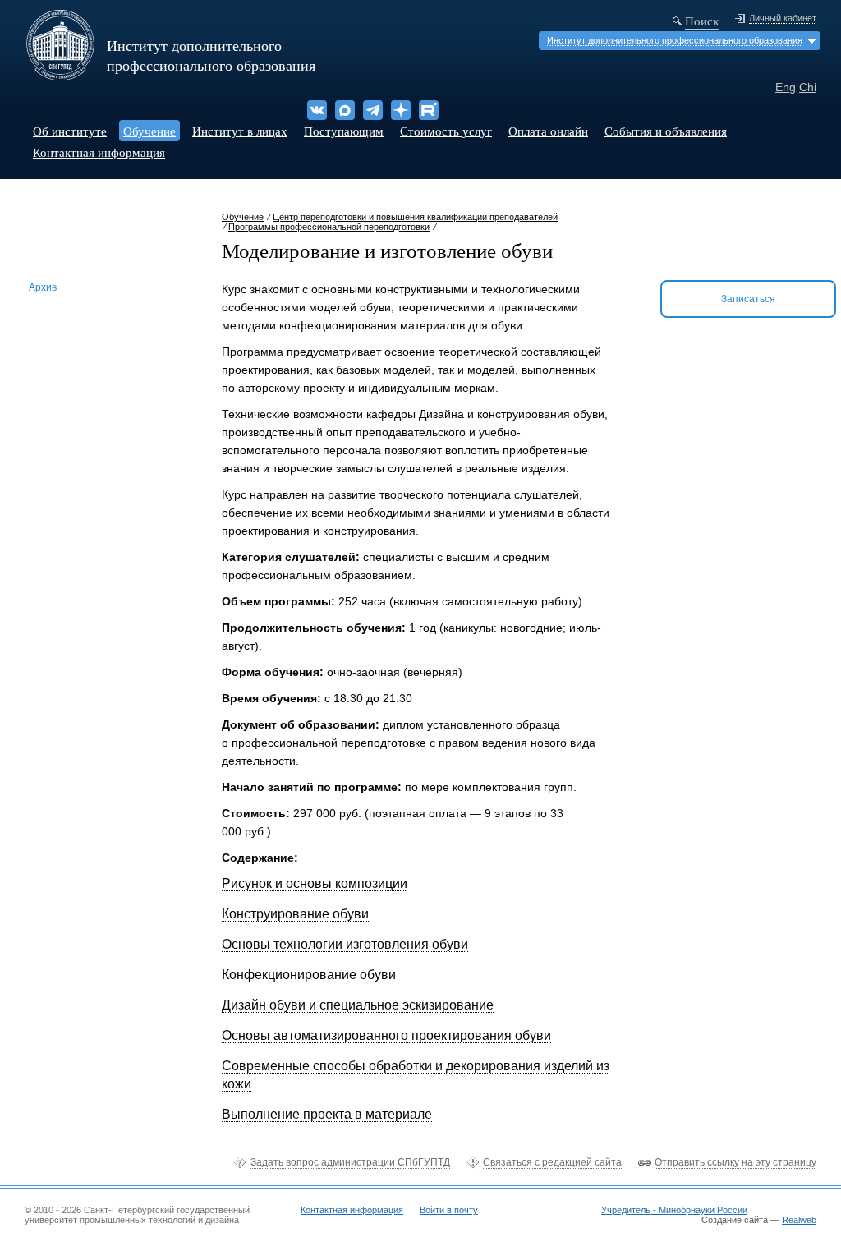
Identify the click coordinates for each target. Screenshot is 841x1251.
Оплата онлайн (548, 130)
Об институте (70, 130)
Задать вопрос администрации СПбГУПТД (350, 1162)
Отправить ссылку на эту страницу (735, 1162)
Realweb (799, 1220)
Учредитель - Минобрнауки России (674, 1210)
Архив (43, 287)
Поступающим (344, 130)
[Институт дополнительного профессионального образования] (60, 75)
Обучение (149, 130)
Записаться (748, 299)
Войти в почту (449, 1210)
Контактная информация (99, 152)
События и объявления (665, 130)
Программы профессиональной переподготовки (329, 227)
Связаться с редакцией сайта (552, 1162)
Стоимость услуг (446, 130)
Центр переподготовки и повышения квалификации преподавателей (415, 217)
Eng (785, 87)
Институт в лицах (239, 130)
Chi (807, 87)
